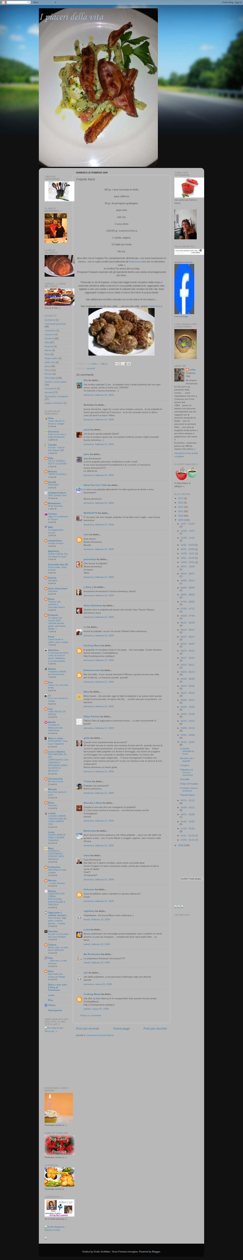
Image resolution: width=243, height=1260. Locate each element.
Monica (52, 880)
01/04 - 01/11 (188, 840)
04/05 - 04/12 (188, 700)
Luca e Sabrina (56, 751)
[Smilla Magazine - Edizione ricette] (57, 1230)
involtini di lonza (55, 543)
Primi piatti (50, 378)
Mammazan (54, 503)
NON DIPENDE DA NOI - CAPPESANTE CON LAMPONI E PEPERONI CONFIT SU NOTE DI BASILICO (58, 762)
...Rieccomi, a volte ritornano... (57, 962)
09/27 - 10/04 (188, 566)
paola (87, 429)
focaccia (49, 346)
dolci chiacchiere (57, 588)
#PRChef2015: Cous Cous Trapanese (58, 742)
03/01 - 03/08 (188, 735)
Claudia (52, 445)
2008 (181, 845)
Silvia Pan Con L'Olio (95, 485)
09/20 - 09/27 (188, 573)
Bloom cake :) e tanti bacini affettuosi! (58, 948)
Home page (121, 1028)
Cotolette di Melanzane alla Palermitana (55, 728)
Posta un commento (90, 1015)
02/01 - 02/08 (188, 814)
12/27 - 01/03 (188, 524)
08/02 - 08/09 (188, 594)
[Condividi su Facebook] (126, 363)
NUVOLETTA (91, 513)
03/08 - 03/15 (188, 728)
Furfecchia (54, 867)
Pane (47, 354)
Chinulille (184, 779)
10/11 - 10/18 (188, 558)
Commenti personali (55, 324)
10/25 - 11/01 (188, 553)
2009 (181, 520)
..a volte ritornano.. (57, 883)
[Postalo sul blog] (119, 363)
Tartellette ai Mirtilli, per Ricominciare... (57, 673)
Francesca (134, 261)
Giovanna (53, 431)
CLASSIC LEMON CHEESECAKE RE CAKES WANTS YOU (57, 820)
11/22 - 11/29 (188, 545)
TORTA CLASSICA (57, 474)
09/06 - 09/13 (188, 580)
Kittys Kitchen (92, 716)
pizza (47, 366)
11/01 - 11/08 (188, 549)
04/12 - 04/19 (188, 693)
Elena (51, 599)
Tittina (51, 1005)
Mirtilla (52, 722)
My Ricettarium (92, 954)
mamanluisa (55, 540)
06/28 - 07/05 (188, 616)
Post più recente (87, 1028)
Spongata (52, 580)
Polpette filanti (187, 795)
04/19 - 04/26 (188, 686)
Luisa (87, 929)
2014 (181, 498)
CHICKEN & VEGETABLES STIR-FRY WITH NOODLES (56, 855)
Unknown (89, 889)
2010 (181, 515)
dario (86, 454)
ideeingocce (55, 1010)
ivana (87, 855)
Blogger (156, 1251)
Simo (51, 418)
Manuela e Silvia (93, 803)
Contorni (49, 338)
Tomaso (52, 514)
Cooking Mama (92, 645)
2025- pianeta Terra (57, 495)
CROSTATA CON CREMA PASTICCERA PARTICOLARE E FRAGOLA (56, 899)
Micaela (52, 789)
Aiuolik (52, 482)
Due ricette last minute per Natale (56, 975)
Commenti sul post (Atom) (100, 1035)
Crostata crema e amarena (189, 789)
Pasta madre (51, 358)
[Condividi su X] (122, 363)
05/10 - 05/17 (188, 665)
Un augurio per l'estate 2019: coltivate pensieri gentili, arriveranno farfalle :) (57, 623)
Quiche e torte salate (55, 382)
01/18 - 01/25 (188, 828)
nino (86, 534)
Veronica (53, 931)
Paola (51, 637)
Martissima (90, 831)
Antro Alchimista (93, 605)
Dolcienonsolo (92, 670)
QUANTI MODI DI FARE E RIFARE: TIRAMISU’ (56, 837)
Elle (86, 380)
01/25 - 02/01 (188, 821)
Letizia (52, 813)
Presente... (53, 805)
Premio (48, 374)
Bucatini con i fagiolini (187, 759)
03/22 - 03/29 (188, 714)
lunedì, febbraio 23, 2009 (97, 919)
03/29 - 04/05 (188, 707)
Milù (50, 527)
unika (192, 369)
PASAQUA (53, 485)
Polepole (53, 615)
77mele (88, 781)
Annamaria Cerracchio (183, 262)
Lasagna (184, 765)
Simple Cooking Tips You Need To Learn (58, 555)
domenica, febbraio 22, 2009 (99, 395)
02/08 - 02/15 (188, 807)
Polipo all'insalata (189, 784)
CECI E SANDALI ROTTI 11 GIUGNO (57, 462)
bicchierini (50, 320)
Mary (86, 692)
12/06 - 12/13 (188, 538)
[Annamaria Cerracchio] (184, 313)
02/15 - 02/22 (188, 800)
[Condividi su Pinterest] (129, 363)
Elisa (51, 971)
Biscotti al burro (55, 781)
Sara (50, 958)
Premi (48, 370)
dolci (47, 342)
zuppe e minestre (54, 403)
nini (86, 972)
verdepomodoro (57, 493)
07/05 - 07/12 (188, 608)
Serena (52, 891)
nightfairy (89, 911)
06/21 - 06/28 (188, 622)
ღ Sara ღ (88, 587)
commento (50, 330)
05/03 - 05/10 (188, 672)
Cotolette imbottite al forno (187, 751)
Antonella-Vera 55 (58, 564)
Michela (52, 471)
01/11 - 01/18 (188, 835)
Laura (51, 995)
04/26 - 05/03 (188, 679)
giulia (87, 738)
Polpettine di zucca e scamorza (186, 772)
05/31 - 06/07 (188, 644)
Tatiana (52, 945)
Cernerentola (55, 779)
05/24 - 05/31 (188, 651)
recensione (50, 388)
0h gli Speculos (55, 506)
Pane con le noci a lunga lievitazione (57, 435)
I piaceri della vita (71, 17)
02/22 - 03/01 (188, 742)
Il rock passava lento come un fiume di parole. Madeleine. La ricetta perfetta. (58, 657)
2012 (181, 507)
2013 (181, 502)
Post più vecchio (155, 1028)
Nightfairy (53, 551)
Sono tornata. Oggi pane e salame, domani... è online (57, 921)
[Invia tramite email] (116, 363)
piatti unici (50, 362)
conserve (49, 334)
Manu (51, 803)
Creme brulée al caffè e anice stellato (58, 640)
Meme (48, 350)
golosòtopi (90, 559)
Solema (52, 578)
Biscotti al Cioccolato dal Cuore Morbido (58, 935)
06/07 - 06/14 (188, 637)
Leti (50, 709)
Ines (50, 682)
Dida (50, 458)
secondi (91, 368)
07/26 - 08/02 (188, 602)
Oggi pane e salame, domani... (58, 913)
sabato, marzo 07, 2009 (96, 1009)
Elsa (50, 1000)
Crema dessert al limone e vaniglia (56, 422)
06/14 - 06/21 (188, 630)
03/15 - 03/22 (188, 721)
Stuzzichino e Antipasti (56, 396)
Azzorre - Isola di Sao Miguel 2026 (56, 449)
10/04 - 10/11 (188, 562)
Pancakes (53, 591)
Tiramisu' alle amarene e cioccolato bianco (56, 604)
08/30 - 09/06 (188, 587)
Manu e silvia (55, 738)
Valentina (53, 650)
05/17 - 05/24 (188, 658)
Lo (85, 627)
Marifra (52, 669)
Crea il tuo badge (181, 316)
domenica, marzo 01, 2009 (98, 984)
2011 (181, 511)
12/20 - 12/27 (188, 531)
